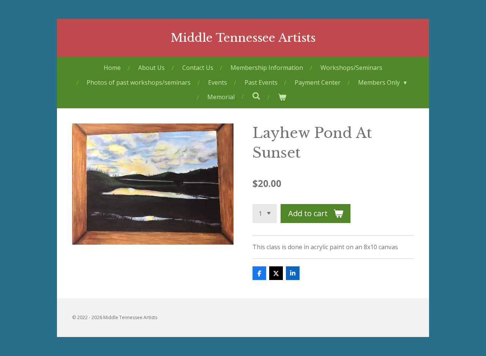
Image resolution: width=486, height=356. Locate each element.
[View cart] (282, 97)
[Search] (256, 96)
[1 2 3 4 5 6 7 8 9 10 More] (264, 213)
